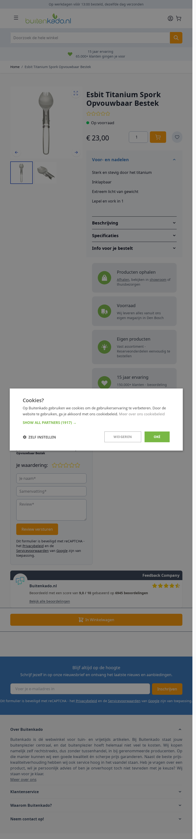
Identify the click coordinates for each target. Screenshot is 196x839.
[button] (96, 422)
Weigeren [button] (123, 436)
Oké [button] (157, 436)
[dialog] (96, 419)
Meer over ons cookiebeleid (142, 413)
